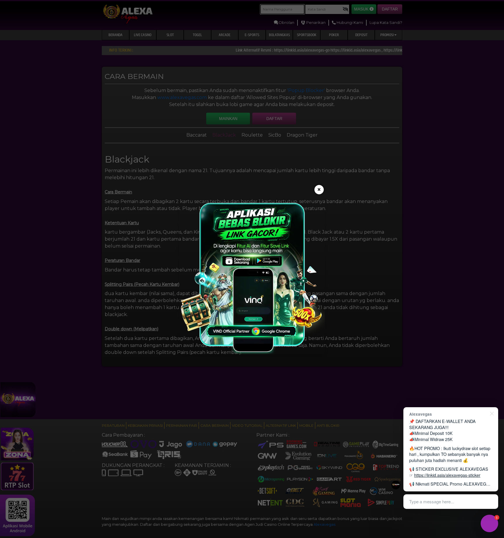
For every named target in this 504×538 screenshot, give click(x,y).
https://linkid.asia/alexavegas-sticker (447, 475)
